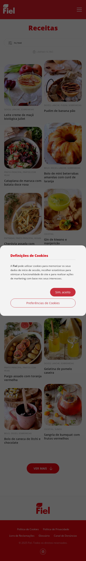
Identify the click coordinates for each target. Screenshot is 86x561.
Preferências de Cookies (43, 303)
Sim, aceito (62, 292)
